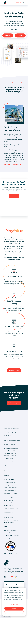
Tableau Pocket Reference (11, 520)
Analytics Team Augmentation (12, 440)
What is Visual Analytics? (10, 530)
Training (20, 35)
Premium (6, 473)
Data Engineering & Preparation (12, 485)
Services (7, 35)
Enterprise (6, 475)
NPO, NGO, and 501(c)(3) (10, 456)
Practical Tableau (8, 515)
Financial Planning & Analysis (11, 461)
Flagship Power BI (8, 505)
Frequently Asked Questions (11, 535)
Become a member (14, 370)
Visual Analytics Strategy (10, 482)
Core (5, 470)
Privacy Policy (9, 601)
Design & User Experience (10, 487)
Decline (14, 612)
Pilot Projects (7, 435)
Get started (13, 196)
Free (5, 468)
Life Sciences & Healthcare (11, 448)
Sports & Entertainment (10, 453)
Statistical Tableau (9, 522)
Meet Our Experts (8, 533)
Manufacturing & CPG (9, 450)
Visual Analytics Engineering (11, 490)
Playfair (18, 2)
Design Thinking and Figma (11, 508)
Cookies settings (14, 604)
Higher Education (8, 458)
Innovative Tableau (9, 517)
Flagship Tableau (8, 500)
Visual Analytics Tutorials (10, 538)
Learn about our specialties (11, 164)
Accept (14, 608)
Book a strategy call (14, 403)
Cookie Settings (5, 616)
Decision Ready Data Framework (12, 433)
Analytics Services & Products (11, 438)
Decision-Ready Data (9, 497)
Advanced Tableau (9, 503)
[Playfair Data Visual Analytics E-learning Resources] (14, 231)
